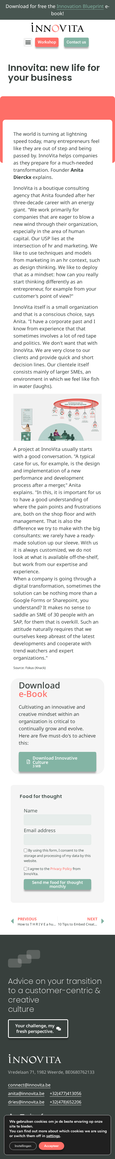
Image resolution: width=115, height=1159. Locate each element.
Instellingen (23, 1146)
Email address (40, 830)
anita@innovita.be (26, 1093)
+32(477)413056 (65, 1093)
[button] (28, 42)
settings (53, 1136)
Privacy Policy (61, 868)
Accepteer (51, 1146)
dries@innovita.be (26, 1102)
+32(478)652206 (65, 1102)
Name (30, 811)
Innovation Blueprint (80, 6)
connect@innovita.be (29, 1085)
